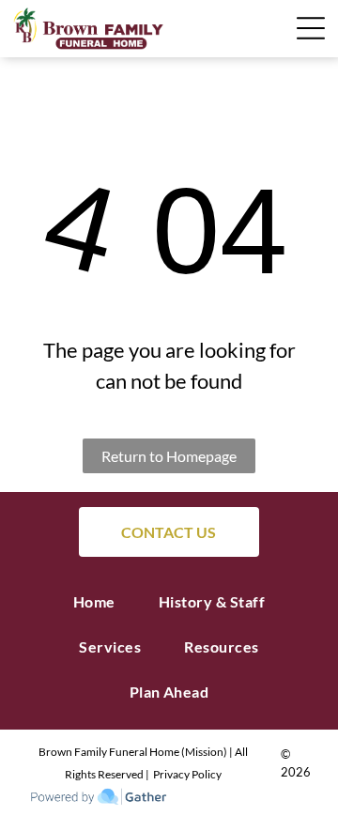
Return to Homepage (169, 456)
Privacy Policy (187, 774)
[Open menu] (230, 28)
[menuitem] (94, 601)
